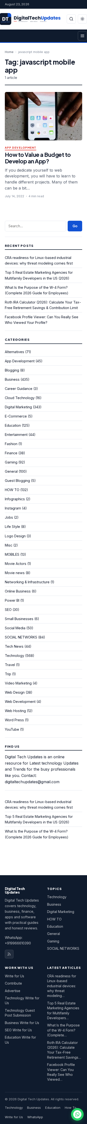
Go (74, 226)
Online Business (18, 591)
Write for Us (14, 976)
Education (13, 425)
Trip (8, 674)
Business (12, 379)
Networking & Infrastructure (27, 582)
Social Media (15, 628)
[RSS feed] (9, 954)
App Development (20, 147)
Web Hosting (15, 711)
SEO (8, 610)
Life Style (12, 526)
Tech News (14, 646)
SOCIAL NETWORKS (21, 637)
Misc (8, 545)
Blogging (12, 370)
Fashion (11, 444)
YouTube (12, 729)
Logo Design (15, 536)
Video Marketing (18, 683)
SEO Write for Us (18, 1030)
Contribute (13, 983)
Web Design (15, 692)
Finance (11, 453)
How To (70, 1107)
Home (9, 52)
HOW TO (12, 490)
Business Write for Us (22, 1023)
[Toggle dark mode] (82, 18)
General (11, 471)
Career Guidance (18, 389)
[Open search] (71, 18)
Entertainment (16, 435)
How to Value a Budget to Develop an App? (38, 158)
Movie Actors (15, 564)
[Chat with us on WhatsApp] (77, 1114)
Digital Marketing (18, 407)
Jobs (9, 517)
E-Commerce (16, 416)
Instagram (13, 508)
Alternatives (14, 352)
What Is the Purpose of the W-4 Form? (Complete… (63, 1030)
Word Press (14, 720)
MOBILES (12, 554)
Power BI (12, 600)
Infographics (15, 499)
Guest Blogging (17, 480)
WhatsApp (35, 1117)
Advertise (12, 991)
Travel (10, 665)
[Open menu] (82, 35)
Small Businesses (19, 619)
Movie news (15, 573)
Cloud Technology (20, 398)
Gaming (11, 462)
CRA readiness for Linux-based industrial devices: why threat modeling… (61, 986)
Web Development (20, 701)
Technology (14, 655)
